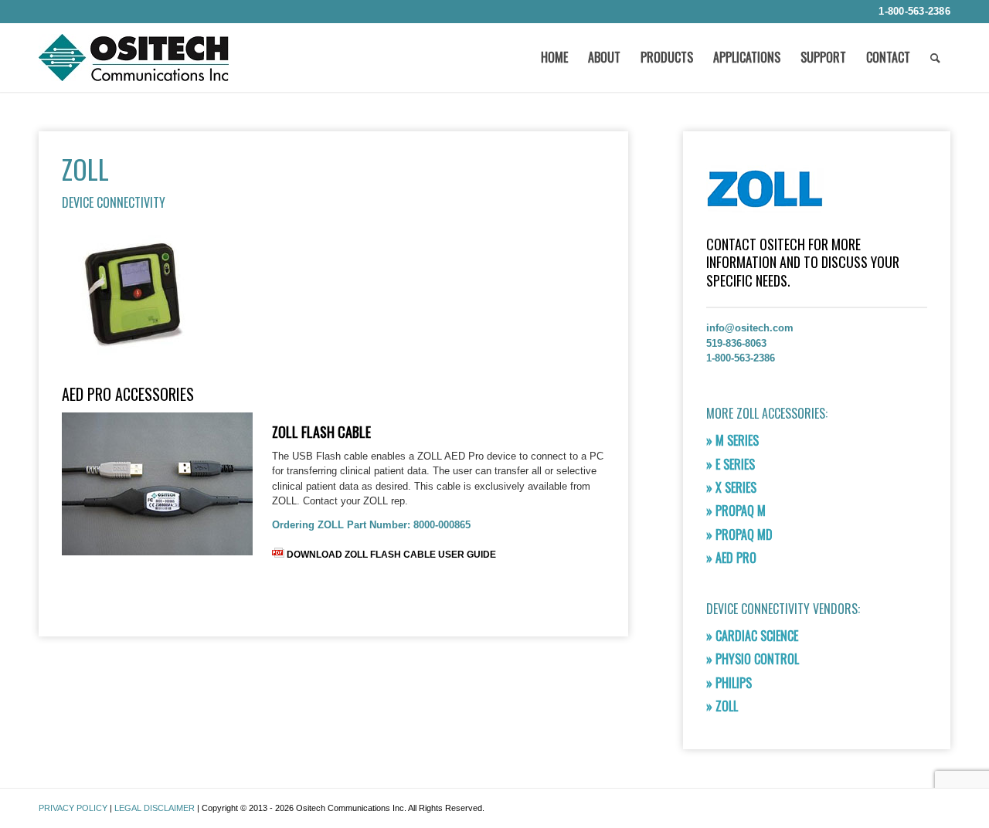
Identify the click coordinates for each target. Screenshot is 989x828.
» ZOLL (722, 706)
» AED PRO (731, 557)
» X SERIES (731, 487)
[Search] (935, 57)
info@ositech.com (750, 328)
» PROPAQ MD (739, 534)
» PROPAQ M (736, 510)
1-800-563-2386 (914, 11)
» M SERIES (732, 440)
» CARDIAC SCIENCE (752, 635)
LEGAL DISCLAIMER (154, 808)
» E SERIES (730, 464)
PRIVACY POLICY (73, 808)
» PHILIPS (729, 683)
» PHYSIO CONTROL (752, 659)
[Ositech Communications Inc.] (134, 63)
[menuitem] (910, 11)
